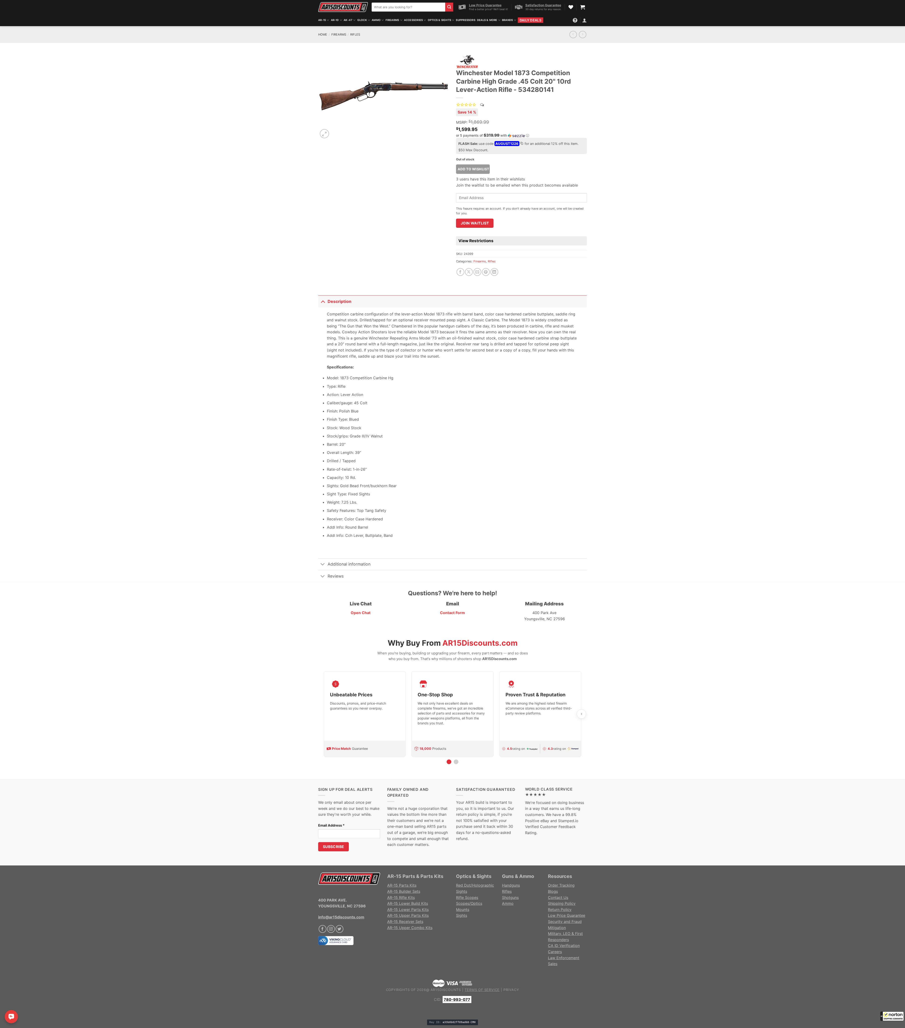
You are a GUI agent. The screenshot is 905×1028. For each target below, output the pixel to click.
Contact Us (558, 897)
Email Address (331, 825)
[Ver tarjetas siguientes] (581, 714)
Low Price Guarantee (566, 915)
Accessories (413, 20)
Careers (555, 951)
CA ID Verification (564, 945)
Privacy (511, 990)
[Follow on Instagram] (331, 929)
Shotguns (510, 897)
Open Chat (360, 612)
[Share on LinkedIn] (494, 272)
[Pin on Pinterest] (486, 272)
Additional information (349, 564)
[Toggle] (322, 301)
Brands (507, 20)
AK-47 (348, 20)
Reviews (336, 576)
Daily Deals (530, 20)
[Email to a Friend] (477, 272)
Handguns (511, 885)
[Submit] (449, 7)
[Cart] (582, 7)
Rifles (355, 34)
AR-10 (335, 20)
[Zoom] (324, 133)
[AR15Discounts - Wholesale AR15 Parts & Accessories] (343, 7)
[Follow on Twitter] (339, 929)
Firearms (338, 34)
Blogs (553, 891)
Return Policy (560, 909)
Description (339, 301)
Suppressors (465, 20)
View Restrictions (476, 240)
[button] (892, 1016)
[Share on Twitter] (469, 272)
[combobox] (408, 7)
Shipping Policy (562, 903)
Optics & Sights (439, 20)
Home (322, 34)
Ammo (376, 20)
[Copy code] (521, 144)
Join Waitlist (475, 223)
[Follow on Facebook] (322, 929)
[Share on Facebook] (460, 272)
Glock (362, 20)
